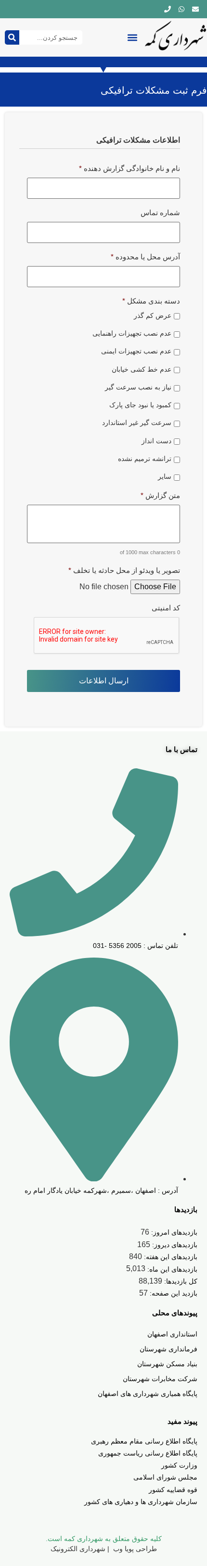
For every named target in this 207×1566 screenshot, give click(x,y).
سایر (164, 476)
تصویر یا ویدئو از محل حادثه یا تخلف (124, 570)
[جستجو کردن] (12, 37)
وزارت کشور (179, 1465)
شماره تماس (160, 212)
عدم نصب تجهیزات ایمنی (136, 351)
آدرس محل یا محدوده (145, 257)
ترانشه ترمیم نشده (144, 458)
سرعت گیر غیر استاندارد (136, 422)
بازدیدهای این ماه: (171, 1269)
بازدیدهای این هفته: (169, 1257)
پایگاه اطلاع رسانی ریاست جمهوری (147, 1453)
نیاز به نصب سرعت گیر (138, 387)
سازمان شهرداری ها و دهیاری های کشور (140, 1501)
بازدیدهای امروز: (173, 1232)
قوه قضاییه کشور (173, 1489)
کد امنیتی (166, 608)
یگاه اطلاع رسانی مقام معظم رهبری (142, 1441)
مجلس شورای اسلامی (165, 1477)
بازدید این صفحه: (172, 1293)
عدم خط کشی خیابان (141, 369)
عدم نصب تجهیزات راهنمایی (131, 333)
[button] (132, 38)
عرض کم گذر (152, 315)
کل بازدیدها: (179, 1281)
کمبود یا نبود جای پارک (140, 405)
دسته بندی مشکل (151, 301)
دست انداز (156, 441)
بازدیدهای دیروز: (173, 1245)
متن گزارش (160, 495)
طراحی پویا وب (134, 1549)
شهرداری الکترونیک (78, 1549)
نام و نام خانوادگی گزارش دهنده (129, 168)
